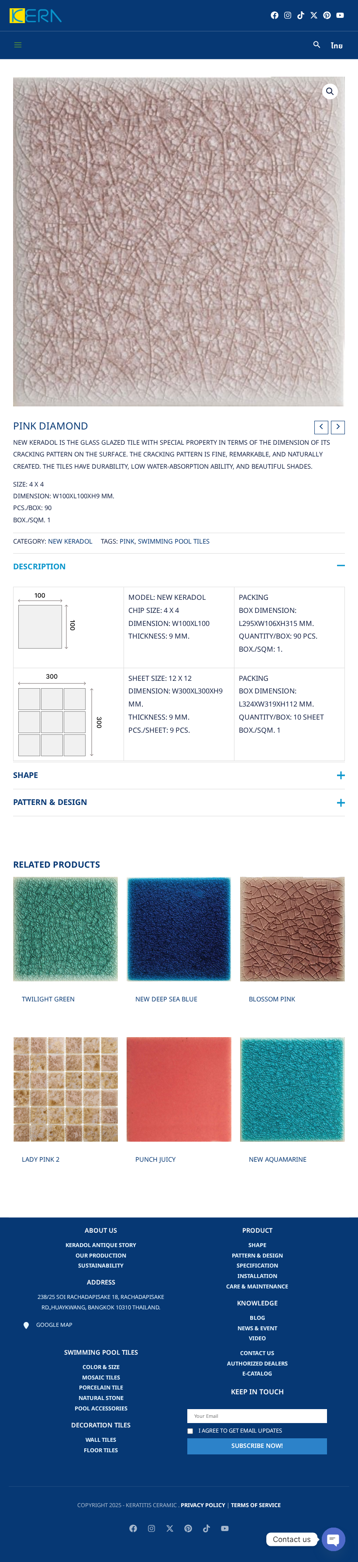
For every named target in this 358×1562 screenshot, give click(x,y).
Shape (257, 1245)
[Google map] (47, 1325)
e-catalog (257, 1373)
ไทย (337, 46)
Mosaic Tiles (101, 1377)
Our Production (101, 1255)
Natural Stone (101, 1398)
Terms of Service (256, 1505)
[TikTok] (301, 15)
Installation (257, 1276)
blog (257, 1318)
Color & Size (101, 1367)
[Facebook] (275, 15)
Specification (257, 1265)
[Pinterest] (327, 15)
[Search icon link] (317, 46)
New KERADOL (70, 542)
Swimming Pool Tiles (174, 542)
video (257, 1338)
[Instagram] (288, 15)
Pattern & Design (257, 1255)
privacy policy (203, 1505)
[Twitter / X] (314, 15)
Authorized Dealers (257, 1363)
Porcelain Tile (101, 1387)
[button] (330, 91)
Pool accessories (101, 1408)
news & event (257, 1328)
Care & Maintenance (257, 1286)
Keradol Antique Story (100, 1245)
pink (127, 542)
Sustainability (101, 1265)
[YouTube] (340, 15)
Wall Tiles (101, 1440)
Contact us (257, 1353)
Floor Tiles (101, 1450)
